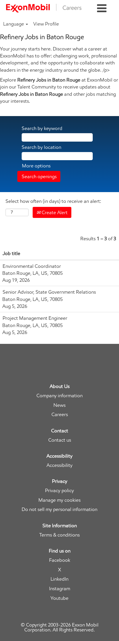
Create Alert (54, 212)
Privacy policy (59, 490)
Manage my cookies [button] (59, 500)
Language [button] (14, 24)
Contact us (59, 440)
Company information (59, 395)
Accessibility (59, 465)
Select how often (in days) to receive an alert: (53, 201)
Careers (59, 414)
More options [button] (36, 166)
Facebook (59, 560)
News (59, 405)
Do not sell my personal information (59, 509)
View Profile (46, 24)
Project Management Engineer (35, 318)
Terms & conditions (59, 535)
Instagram (59, 588)
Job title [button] (11, 253)
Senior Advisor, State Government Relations (49, 292)
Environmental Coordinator (32, 266)
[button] (102, 8)
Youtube (59, 598)
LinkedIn (59, 579)
